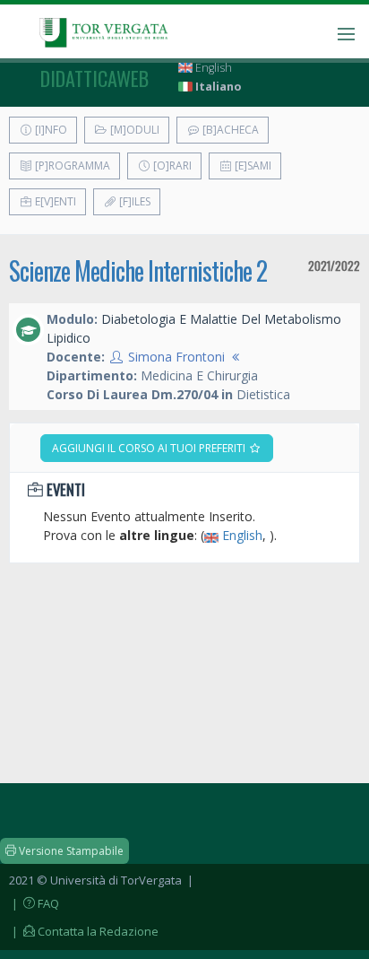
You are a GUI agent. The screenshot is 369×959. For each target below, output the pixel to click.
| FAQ (34, 903)
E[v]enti (54, 201)
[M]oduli (133, 129)
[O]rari (171, 165)
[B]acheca (229, 129)
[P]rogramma (71, 165)
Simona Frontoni (176, 356)
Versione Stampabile (70, 851)
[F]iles (133, 201)
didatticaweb (94, 78)
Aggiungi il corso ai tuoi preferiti (150, 448)
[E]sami (251, 165)
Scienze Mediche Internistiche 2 (138, 270)
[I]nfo (49, 129)
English (212, 67)
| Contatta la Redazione (84, 931)
